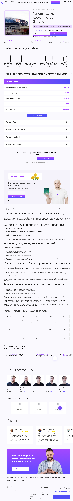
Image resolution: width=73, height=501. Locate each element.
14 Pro (64, 316)
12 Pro (23, 325)
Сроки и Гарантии (37, 2)
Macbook (32, 496)
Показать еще (37, 115)
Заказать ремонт (61, 497)
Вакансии (46, 2)
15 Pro (23, 316)
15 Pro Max (9, 316)
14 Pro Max (50, 316)
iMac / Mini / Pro (33, 494)
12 (50, 325)
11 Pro (9, 329)
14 (22, 320)
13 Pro (50, 320)
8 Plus (37, 334)
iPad (31, 492)
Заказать (57, 87)
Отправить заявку (45, 158)
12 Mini (37, 325)
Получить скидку (58, 34)
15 (36, 316)
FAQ (42, 2)
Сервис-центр (23, 2)
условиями (41, 36)
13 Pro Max (36, 320)
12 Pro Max (9, 325)
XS (64, 329)
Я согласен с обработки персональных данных (45, 36)
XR (36, 329)
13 (64, 320)
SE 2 (22, 334)
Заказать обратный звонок (55, 2)
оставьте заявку (11, 478)
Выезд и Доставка (30, 2)
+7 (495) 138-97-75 (62, 491)
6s (36, 338)
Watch (31, 498)
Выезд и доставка (44, 492)
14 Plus (9, 320)
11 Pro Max (64, 325)
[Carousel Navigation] (55, 358)
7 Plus (64, 334)
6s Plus (23, 338)
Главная (34, 9)
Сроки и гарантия (44, 494)
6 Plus (50, 338)
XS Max (50, 329)
